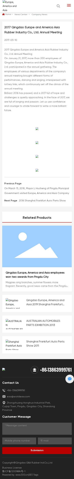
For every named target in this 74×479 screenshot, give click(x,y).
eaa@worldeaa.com (18, 396)
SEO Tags (33, 475)
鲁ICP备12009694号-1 (13, 471)
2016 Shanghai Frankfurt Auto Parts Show (42, 200)
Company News (39, 15)
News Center (21, 15)
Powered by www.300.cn (15, 475)
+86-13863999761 (56, 369)
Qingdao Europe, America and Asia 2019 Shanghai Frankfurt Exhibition (45, 304)
